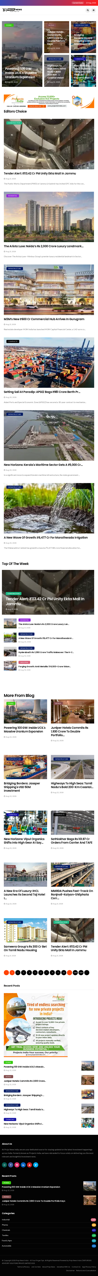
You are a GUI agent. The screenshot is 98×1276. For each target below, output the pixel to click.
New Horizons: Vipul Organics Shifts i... (23, 1123)
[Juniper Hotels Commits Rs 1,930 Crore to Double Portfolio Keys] (72, 711)
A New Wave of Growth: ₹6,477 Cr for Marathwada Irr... (46, 638)
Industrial (24, 662)
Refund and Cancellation (86, 1270)
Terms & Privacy (23, 1267)
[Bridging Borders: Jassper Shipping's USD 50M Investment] (25, 767)
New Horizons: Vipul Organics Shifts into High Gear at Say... (24, 841)
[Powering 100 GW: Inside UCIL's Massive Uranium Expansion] (22, 54)
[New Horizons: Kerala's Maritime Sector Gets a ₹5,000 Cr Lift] (49, 435)
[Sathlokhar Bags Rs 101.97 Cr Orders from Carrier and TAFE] (72, 823)
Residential (12, 196)
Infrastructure (81, 25)
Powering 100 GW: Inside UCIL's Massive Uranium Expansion (21, 73)
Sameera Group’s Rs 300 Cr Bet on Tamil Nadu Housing (25, 948)
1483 (75, 973)
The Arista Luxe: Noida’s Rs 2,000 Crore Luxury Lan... (44, 624)
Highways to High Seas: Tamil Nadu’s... (24, 1109)
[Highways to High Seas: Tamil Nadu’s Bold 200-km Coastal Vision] (72, 767)
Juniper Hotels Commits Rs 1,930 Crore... (25, 1080)
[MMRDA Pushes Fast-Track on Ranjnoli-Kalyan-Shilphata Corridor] (72, 875)
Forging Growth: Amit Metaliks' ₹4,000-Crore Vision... (45, 666)
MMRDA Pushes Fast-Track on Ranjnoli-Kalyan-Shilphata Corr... (72, 894)
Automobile (6, 1246)
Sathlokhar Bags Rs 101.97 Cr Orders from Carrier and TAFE (71, 841)
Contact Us (76, 1267)
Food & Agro (7, 1241)
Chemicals (79, 59)
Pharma (5, 1225)
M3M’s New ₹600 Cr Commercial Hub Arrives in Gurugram (44, 319)
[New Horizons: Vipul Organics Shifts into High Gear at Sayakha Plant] (25, 823)
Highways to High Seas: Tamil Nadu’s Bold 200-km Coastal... (72, 785)
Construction (14, 123)
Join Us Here (36, 1267)
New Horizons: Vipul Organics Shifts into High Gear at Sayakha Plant (82, 71)
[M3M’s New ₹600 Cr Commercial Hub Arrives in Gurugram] (49, 289)
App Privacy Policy (89, 1267)
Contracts (12, 341)
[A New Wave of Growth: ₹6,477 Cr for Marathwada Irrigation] (49, 508)
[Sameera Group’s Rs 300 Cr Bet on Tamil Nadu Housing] (25, 930)
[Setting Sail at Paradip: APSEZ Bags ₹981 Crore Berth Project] (49, 362)
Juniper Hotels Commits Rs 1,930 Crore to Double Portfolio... (69, 731)
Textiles (5, 1235)
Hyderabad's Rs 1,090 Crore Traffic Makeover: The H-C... (46, 652)
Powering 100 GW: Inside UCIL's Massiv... (24, 1066)
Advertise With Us (63, 1267)
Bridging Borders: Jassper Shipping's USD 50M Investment (83, 39)
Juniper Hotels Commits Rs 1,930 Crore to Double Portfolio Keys (56, 38)
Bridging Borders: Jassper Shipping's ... (24, 1095)
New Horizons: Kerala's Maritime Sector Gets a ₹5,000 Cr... (43, 465)
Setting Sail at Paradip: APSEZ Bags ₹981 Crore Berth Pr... (42, 392)
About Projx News (48, 1267)
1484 (81, 973)
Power (9, 25)
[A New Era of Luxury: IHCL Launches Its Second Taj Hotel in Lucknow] (25, 875)
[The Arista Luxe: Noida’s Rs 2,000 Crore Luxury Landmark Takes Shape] (49, 217)
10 (64, 973)
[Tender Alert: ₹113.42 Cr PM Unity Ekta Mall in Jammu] (49, 144)
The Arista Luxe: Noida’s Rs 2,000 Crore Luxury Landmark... (44, 246)
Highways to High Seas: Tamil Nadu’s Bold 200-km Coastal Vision (56, 71)
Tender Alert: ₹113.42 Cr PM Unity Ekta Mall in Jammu (40, 173)
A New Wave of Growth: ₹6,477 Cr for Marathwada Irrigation (46, 538)
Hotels (51, 25)
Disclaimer (70, 1270)
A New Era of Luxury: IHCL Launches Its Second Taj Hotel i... (24, 894)
